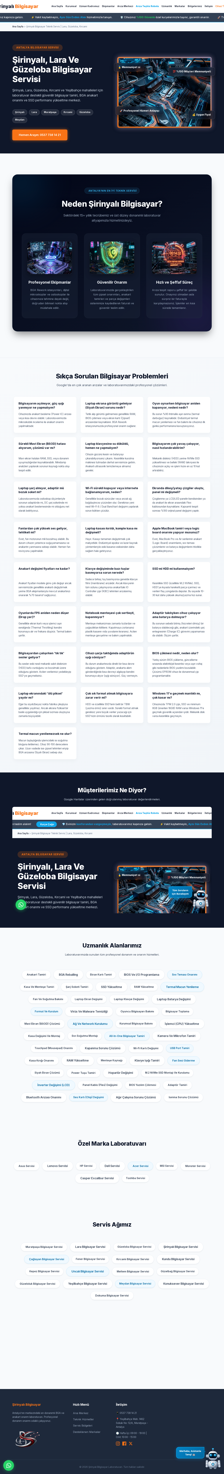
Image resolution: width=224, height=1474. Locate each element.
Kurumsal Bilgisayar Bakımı (136, 1023)
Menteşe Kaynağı (111, 1060)
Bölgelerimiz (195, 6)
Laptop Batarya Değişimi (174, 999)
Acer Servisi (140, 1166)
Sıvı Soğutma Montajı (85, 1035)
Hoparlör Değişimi (120, 1072)
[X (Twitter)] (131, 1444)
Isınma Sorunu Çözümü (183, 1097)
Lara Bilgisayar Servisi (90, 1247)
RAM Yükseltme (144, 986)
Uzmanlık (167, 6)
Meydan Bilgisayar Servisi (135, 1283)
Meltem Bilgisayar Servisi (133, 1271)
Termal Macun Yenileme (182, 987)
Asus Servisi (26, 1166)
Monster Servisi (195, 1166)
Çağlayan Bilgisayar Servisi (46, 1259)
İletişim (209, 6)
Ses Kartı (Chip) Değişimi (88, 1097)
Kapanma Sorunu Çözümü (102, 1048)
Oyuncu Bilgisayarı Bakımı (137, 1011)
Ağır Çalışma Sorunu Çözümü (136, 1097)
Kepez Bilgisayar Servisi (44, 1271)
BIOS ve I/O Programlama (141, 974)
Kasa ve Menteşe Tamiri (39, 986)
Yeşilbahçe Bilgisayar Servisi (87, 1283)
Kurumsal (71, 6)
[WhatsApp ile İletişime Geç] (8, 1465)
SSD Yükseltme (111, 987)
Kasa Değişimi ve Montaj (44, 1036)
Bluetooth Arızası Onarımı (43, 1097)
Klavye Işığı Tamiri (147, 1060)
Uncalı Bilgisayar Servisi (87, 1271)
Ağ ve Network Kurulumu (90, 1023)
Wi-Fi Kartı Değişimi (145, 1048)
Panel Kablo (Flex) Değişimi (100, 1085)
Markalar (180, 6)
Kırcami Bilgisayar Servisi (132, 1259)
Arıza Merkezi (125, 6)
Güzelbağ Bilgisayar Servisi (178, 1271)
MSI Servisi (167, 1165)
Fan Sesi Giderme (183, 1060)
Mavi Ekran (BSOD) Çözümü (42, 1023)
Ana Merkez (80, 1413)
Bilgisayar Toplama (177, 1011)
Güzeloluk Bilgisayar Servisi (37, 1283)
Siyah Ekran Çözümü (47, 1072)
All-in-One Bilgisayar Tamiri (127, 1036)
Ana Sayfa (57, 6)
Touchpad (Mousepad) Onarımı (54, 1048)
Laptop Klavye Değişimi (129, 999)
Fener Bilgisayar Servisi (90, 1259)
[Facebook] (124, 1444)
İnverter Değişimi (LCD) (53, 1085)
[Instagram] (118, 1444)
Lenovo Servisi (57, 1166)
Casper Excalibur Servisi (97, 1178)
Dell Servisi (112, 1166)
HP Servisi (86, 1165)
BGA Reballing (68, 974)
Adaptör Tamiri (177, 1085)
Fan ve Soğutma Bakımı (48, 999)
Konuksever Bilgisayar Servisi (183, 1283)
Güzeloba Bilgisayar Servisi (134, 1246)
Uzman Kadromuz (89, 6)
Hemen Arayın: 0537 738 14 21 (40, 135)
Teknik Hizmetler (83, 1419)
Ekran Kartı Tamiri (101, 974)
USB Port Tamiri (179, 1048)
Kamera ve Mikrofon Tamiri (176, 1036)
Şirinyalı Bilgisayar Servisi (180, 1247)
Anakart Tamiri (36, 974)
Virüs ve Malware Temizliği (89, 1011)
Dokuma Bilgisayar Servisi (112, 1295)
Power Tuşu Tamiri (83, 1072)
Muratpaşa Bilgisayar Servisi (44, 1247)
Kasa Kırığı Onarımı (41, 1060)
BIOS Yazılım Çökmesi (142, 1085)
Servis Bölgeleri (82, 1425)
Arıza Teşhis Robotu (147, 6)
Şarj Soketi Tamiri (77, 986)
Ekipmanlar (108, 6)
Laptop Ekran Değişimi (88, 999)
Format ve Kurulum (46, 1011)
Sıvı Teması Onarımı (184, 974)
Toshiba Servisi (135, 1178)
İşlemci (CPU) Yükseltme (182, 1023)
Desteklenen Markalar (87, 1432)
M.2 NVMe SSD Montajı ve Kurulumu (167, 1072)
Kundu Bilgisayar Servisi (178, 1259)
